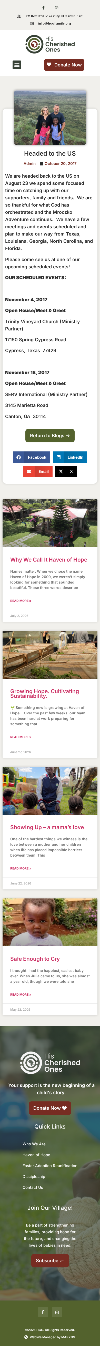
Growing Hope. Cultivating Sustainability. (44, 693)
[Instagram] (57, 8)
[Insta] (57, 1312)
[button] (17, 65)
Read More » (20, 601)
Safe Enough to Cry (35, 959)
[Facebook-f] (43, 8)
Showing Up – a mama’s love (47, 827)
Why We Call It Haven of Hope (48, 559)
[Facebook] (43, 1312)
